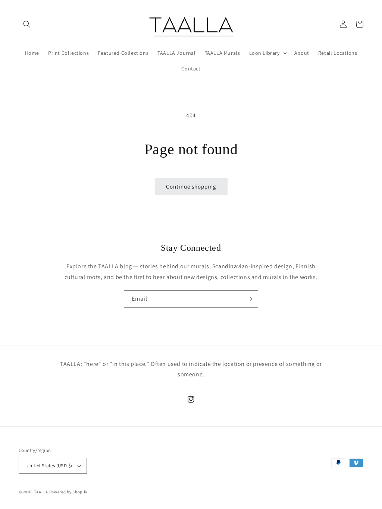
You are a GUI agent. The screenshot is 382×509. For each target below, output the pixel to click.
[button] (27, 24)
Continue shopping (191, 186)
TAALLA (41, 491)
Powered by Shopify (68, 491)
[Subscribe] (249, 299)
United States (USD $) (49, 465)
